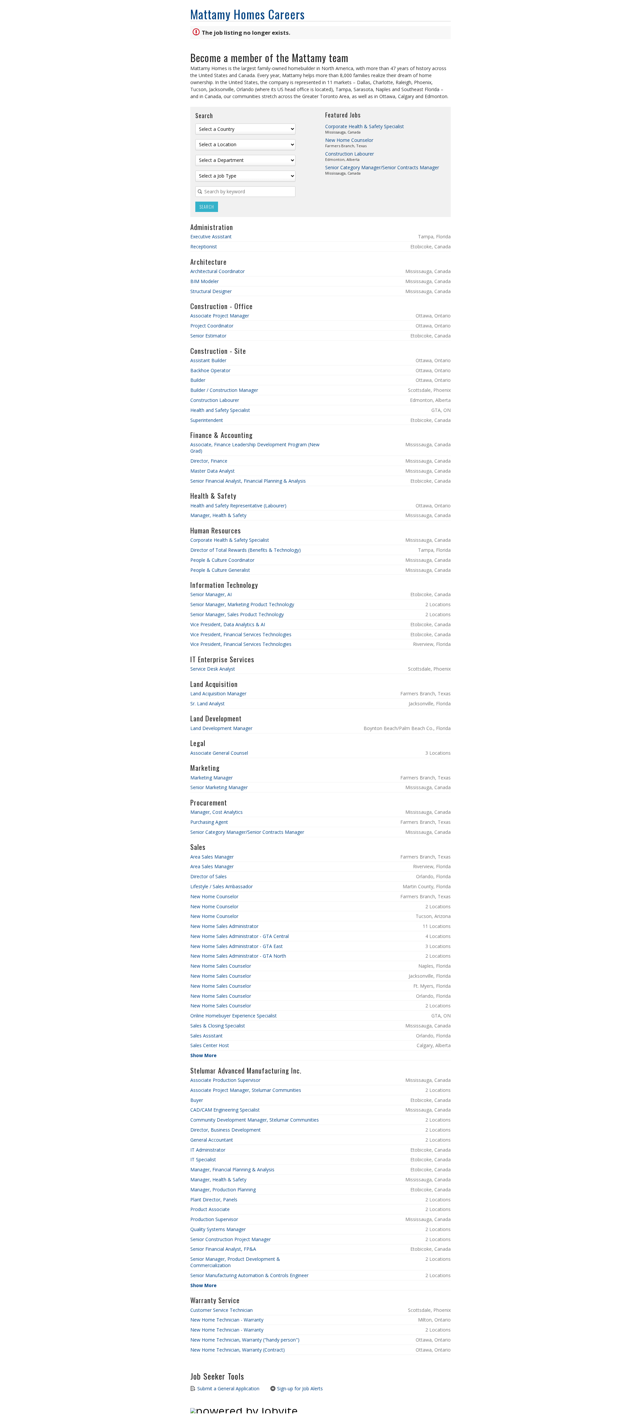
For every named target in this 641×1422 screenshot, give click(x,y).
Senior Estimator (208, 335)
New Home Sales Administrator (224, 926)
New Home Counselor (349, 140)
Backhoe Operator (210, 370)
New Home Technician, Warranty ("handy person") (244, 1340)
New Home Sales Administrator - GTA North (238, 956)
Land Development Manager (221, 728)
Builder (197, 380)
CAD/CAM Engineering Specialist (225, 1110)
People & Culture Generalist (220, 570)
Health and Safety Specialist (220, 410)
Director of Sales (208, 876)
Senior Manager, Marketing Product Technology (242, 604)
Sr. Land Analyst (207, 703)
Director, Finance (208, 461)
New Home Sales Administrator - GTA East (236, 946)
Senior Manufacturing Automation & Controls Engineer (249, 1275)
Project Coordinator (211, 325)
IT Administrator (207, 1150)
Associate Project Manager (219, 315)
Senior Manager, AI (211, 594)
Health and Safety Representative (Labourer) (238, 505)
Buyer (196, 1100)
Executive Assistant (211, 236)
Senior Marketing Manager (219, 787)
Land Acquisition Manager (218, 693)
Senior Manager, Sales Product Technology (237, 614)
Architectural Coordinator (217, 271)
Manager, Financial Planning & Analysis (232, 1169)
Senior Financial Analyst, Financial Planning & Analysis (248, 481)
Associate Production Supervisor (225, 1080)
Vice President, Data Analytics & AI (227, 624)
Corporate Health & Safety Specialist (364, 126)
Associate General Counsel (219, 753)
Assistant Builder (208, 360)
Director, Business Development (225, 1130)
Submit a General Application (227, 1388)
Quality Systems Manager (218, 1229)
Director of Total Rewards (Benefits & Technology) (245, 550)
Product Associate (210, 1209)
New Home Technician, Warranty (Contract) (237, 1350)
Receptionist (203, 246)
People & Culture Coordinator (222, 560)
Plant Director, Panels (213, 1199)
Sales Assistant (206, 1035)
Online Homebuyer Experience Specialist (233, 1015)
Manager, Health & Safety (218, 515)
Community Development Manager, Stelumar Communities (254, 1120)
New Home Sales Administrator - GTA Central (239, 936)
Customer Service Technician (221, 1310)
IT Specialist (203, 1159)
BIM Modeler (204, 281)
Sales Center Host (209, 1045)
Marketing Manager (211, 777)
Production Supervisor (214, 1219)
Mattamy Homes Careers (247, 14)
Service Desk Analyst (212, 669)
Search (207, 207)
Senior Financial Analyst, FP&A (223, 1249)
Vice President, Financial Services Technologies (240, 634)
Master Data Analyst (212, 471)
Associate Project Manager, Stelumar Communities (245, 1090)
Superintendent (206, 420)
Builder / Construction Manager (224, 390)
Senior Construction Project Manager (230, 1239)
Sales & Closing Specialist (217, 1025)
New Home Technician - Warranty (226, 1320)
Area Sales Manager (212, 857)
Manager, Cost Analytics (216, 812)
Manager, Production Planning (223, 1189)
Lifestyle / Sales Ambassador (221, 886)
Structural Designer (211, 291)
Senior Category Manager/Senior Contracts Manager (382, 167)
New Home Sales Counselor (220, 966)
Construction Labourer (349, 154)
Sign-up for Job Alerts (299, 1388)
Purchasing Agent (209, 822)
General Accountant (211, 1140)
